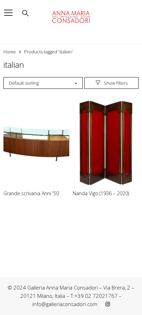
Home (9, 52)
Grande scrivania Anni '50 (31, 193)
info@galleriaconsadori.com (64, 304)
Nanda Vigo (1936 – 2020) (101, 193)
